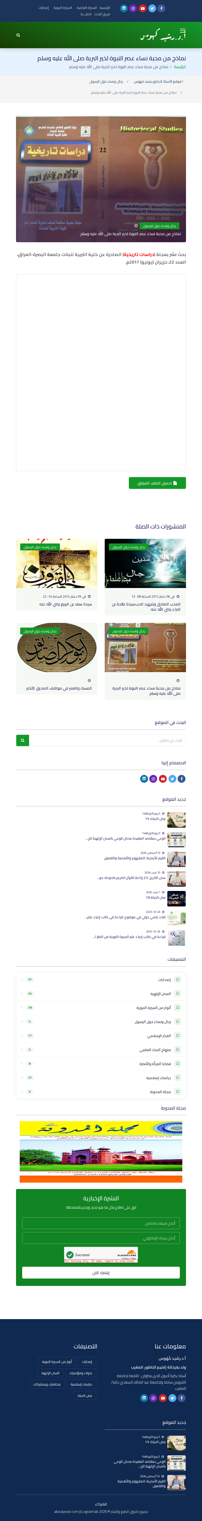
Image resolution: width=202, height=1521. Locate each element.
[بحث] (22, 740)
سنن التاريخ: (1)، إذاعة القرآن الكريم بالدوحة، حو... (131, 877)
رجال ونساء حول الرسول (106, 82)
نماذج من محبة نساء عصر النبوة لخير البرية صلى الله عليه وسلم (146, 690)
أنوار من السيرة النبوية (57, 1361)
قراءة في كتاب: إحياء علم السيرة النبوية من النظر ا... (129, 937)
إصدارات (43, 7)
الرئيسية (105, 7)
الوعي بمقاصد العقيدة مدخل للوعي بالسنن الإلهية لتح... (125, 838)
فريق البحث (102, 14)
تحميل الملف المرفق (155, 483)
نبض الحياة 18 (156, 897)
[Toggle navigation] (183, 31)
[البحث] (18, 35)
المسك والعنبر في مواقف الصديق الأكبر (59, 688)
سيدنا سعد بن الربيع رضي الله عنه (65, 604)
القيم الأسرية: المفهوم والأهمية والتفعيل (135, 858)
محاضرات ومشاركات (47, 1384)
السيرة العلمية (87, 7)
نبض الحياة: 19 (155, 818)
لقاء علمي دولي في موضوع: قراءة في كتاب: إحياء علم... (125, 917)
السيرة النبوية (62, 7)
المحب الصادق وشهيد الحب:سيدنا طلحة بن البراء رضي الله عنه (146, 606)
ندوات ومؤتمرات (80, 1373)
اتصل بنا (86, 14)
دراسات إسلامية (81, 1384)
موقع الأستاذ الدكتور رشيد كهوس (158, 82)
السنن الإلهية (50, 1373)
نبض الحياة (85, 1395)
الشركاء (101, 1504)
